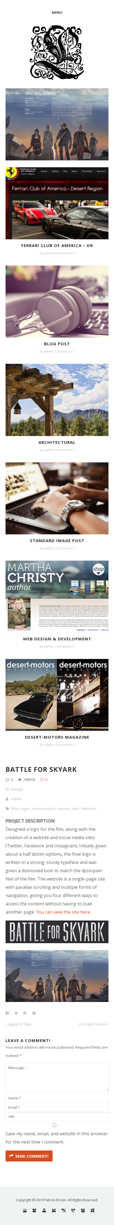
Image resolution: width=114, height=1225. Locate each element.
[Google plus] (92, 1210)
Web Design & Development (57, 638)
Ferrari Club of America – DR (57, 245)
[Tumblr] (83, 1210)
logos (25, 808)
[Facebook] (34, 1210)
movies (64, 808)
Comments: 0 (65, 253)
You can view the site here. (63, 912)
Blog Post (57, 343)
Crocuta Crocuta (92, 1024)
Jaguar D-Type (20, 1024)
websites (88, 808)
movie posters (44, 808)
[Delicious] (63, 1210)
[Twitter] (44, 1210)
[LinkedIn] (54, 1210)
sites (75, 808)
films (15, 808)
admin (16, 798)
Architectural (57, 442)
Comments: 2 (65, 351)
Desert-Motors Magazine (57, 737)
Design (17, 789)
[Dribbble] (25, 1210)
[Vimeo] (73, 1210)
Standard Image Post (57, 540)
